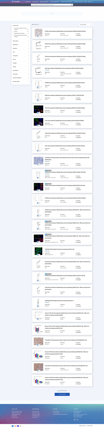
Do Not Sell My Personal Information (60, 414)
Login (86, 1)
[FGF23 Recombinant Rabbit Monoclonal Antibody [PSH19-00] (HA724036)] (38, 45)
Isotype (14, 66)
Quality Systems (15, 417)
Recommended (83, 24)
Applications (15, 44)
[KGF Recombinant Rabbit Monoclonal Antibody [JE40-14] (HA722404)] (38, 71)
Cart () (90, 1)
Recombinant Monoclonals (17, 411)
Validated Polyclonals (16, 414)
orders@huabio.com (78, 411)
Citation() (47, 70)
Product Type (15, 25)
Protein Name (15, 40)
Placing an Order (35, 411)
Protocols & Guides (36, 414)
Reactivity (15, 48)
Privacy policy (55, 411)
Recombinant (15, 70)
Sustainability (14, 415)
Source (14, 59)
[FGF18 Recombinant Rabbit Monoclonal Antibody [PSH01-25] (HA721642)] (38, 58)
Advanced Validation (17, 77)
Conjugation (15, 55)
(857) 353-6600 (77, 412)
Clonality (15, 63)
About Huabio (35, 417)
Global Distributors (36, 415)
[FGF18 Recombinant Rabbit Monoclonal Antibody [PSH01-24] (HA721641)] (38, 134)
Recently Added (16, 81)
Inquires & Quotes (35, 412)
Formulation (15, 74)
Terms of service (56, 412)
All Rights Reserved (82, 425)
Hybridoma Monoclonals (16, 412)
